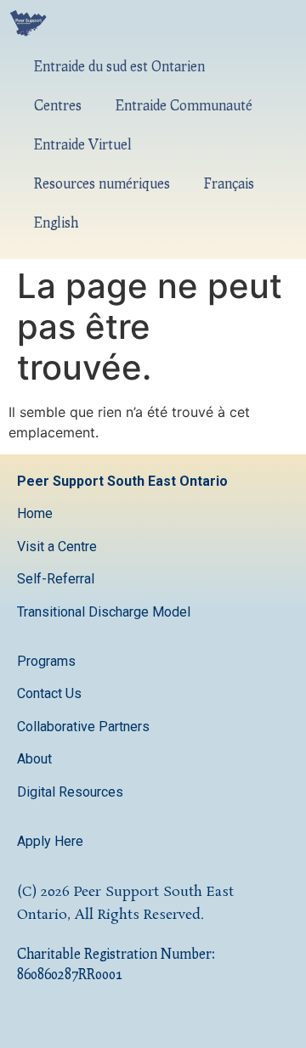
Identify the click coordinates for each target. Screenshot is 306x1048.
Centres (58, 105)
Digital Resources (70, 792)
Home (35, 513)
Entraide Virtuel (83, 144)
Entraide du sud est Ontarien (119, 66)
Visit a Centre (57, 546)
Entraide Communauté (184, 105)
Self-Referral (55, 579)
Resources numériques (102, 183)
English (56, 222)
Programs (46, 661)
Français (229, 183)
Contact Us (51, 693)
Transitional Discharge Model (103, 612)
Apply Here (50, 841)
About (36, 759)
